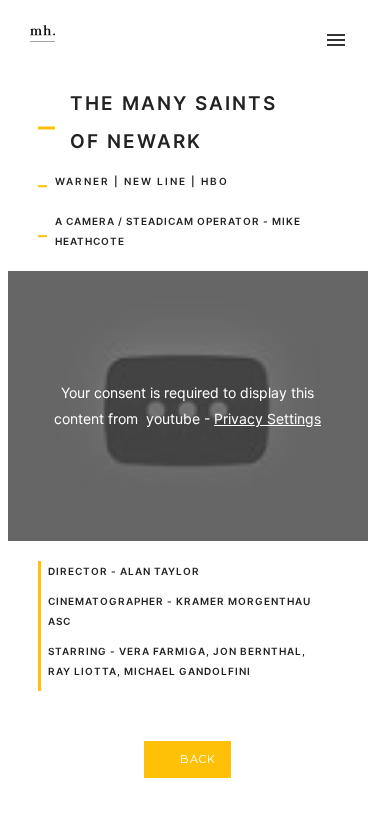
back (198, 759)
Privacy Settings (267, 418)
